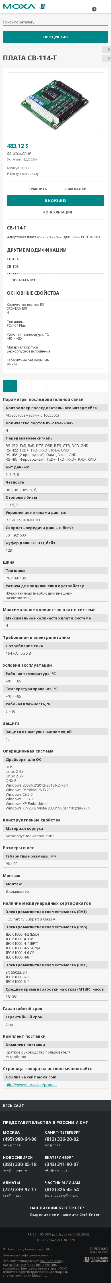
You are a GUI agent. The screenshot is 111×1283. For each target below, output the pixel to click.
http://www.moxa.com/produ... (31, 1084)
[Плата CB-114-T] (55, 104)
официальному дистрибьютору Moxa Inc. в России (33, 1263)
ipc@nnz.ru (54, 1145)
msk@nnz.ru (12, 1145)
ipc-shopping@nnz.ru (61, 1195)
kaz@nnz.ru (12, 1195)
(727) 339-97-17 (19, 1189)
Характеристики (10, 386)
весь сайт (13, 1105)
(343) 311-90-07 (62, 1164)
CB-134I (13, 259)
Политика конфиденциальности (28, 1255)
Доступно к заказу (24, 173)
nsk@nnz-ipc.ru (15, 1170)
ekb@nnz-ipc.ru (57, 1170)
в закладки (75, 189)
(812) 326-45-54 (62, 1189)
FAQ (39, 386)
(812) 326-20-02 (62, 1139)
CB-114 (12, 274)
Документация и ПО (24, 386)
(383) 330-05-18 (19, 1164)
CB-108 (12, 266)
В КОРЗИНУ (55, 200)
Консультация (57, 212)
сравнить (37, 189)
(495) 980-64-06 (19, 1139)
